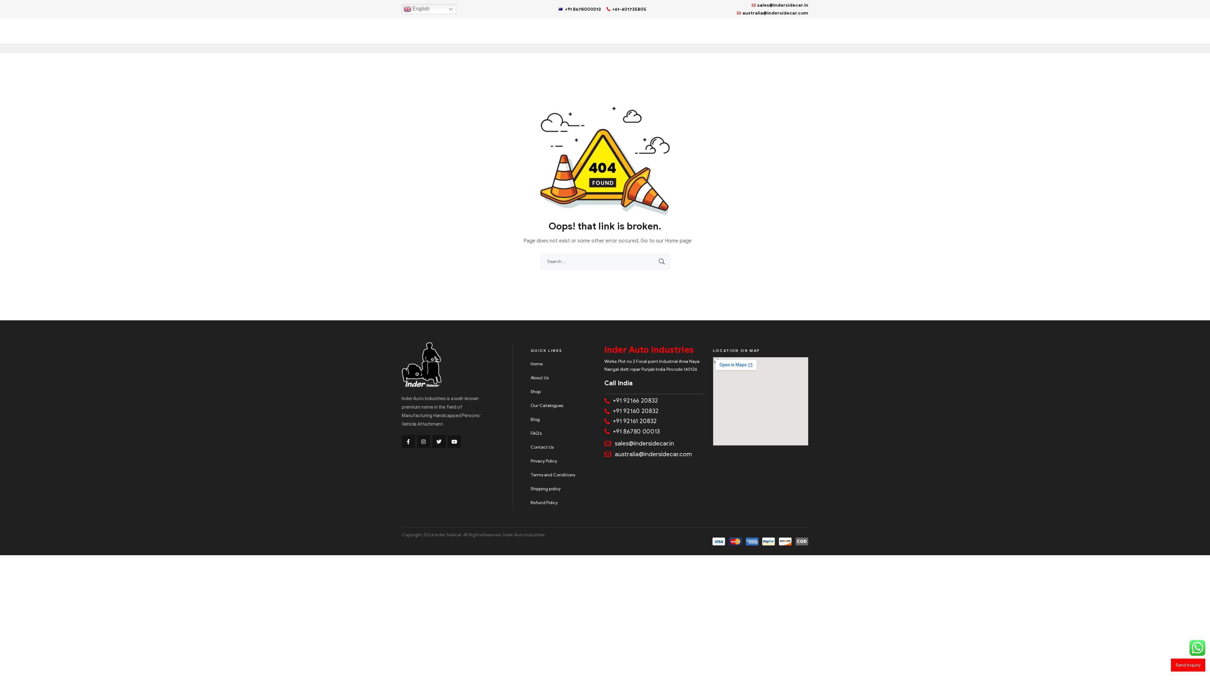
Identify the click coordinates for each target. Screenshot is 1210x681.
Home (537, 364)
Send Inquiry (1188, 665)
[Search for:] (605, 261)
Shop (536, 391)
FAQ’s (536, 433)
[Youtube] (454, 441)
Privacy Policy (544, 461)
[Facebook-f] (408, 441)
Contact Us (542, 447)
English (420, 8)
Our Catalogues (547, 405)
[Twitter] (439, 441)
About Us (540, 378)
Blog (535, 419)
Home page (678, 241)
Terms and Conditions (553, 475)
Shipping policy (546, 489)
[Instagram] (423, 441)
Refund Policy (544, 502)
